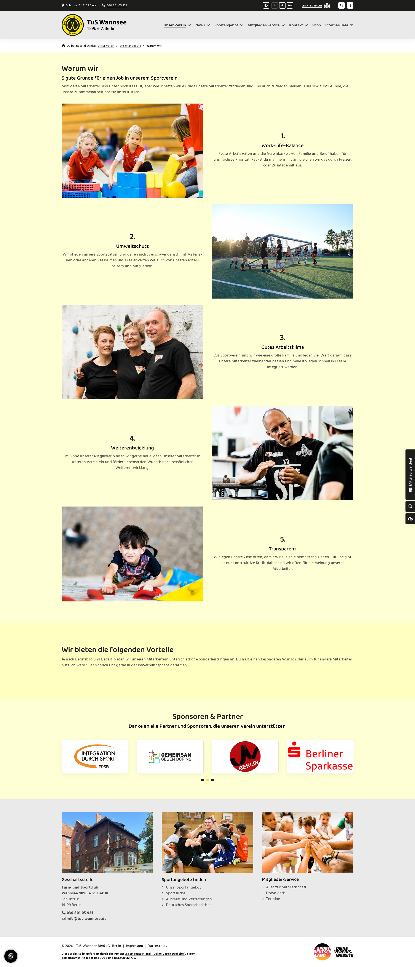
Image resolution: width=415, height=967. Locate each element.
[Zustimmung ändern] (10, 956)
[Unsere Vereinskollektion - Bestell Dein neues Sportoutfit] (410, 519)
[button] (202, 780)
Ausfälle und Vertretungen (189, 899)
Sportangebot (226, 25)
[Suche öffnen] (341, 5)
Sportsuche (175, 893)
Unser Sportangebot (183, 887)
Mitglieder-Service (264, 25)
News (200, 25)
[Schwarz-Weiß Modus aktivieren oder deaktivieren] (266, 5)
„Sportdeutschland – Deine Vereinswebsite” (155, 954)
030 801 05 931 (117, 5)
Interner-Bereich (339, 25)
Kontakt (296, 25)
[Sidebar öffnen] (350, 5)
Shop (316, 25)
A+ (290, 5)
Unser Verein (175, 25)
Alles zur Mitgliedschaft (286, 887)
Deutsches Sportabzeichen (189, 905)
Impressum (134, 946)
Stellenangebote (130, 45)
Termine (273, 899)
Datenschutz (158, 946)
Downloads (276, 893)
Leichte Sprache (312, 6)
